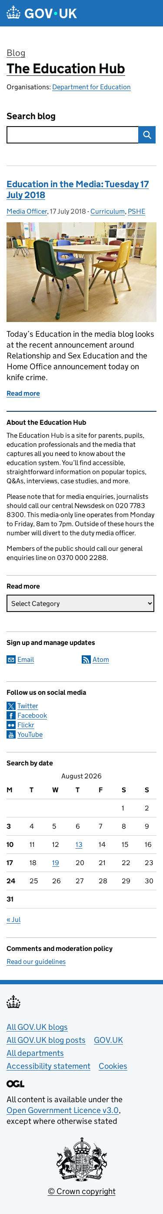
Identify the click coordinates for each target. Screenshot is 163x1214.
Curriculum (107, 211)
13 (79, 844)
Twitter (27, 706)
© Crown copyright (82, 1191)
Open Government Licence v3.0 (63, 1110)
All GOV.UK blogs (37, 1027)
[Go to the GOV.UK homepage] (42, 13)
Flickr (25, 725)
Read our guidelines (36, 961)
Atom (101, 659)
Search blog (31, 116)
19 (55, 863)
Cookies (113, 1066)
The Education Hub (66, 68)
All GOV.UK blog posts (46, 1040)
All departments (35, 1053)
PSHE (136, 211)
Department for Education (91, 87)
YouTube (30, 734)
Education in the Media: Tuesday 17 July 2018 (78, 190)
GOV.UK (108, 1040)
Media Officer (27, 211)
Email (25, 659)
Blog (16, 53)
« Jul (13, 919)
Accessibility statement (48, 1066)
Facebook (32, 715)
